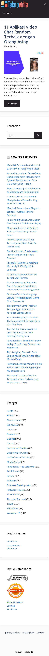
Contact (40, 632)
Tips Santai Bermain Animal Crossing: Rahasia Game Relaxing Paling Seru (22, 332)
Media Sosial (14, 462)
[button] (45, 4)
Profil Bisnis (13, 471)
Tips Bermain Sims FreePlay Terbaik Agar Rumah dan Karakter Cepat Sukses (22, 309)
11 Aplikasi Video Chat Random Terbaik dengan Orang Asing (20, 34)
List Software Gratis (17, 452)
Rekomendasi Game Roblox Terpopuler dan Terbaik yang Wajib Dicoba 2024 (23, 379)
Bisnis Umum (14, 420)
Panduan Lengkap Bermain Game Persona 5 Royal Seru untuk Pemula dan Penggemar (23, 286)
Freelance (12, 434)
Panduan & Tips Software (20, 466)
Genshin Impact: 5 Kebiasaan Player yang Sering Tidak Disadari (22, 255)
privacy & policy (12, 632)
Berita (10, 410)
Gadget (11, 438)
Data (9, 429)
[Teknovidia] (14, 4)
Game (10, 443)
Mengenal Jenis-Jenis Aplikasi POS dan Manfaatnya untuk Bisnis (22, 231)
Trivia (10, 503)
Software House (15, 489)
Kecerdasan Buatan (17, 448)
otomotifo (12, 541)
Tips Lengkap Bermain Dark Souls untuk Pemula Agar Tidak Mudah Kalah (24, 356)
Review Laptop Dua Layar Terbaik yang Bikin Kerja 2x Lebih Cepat (21, 243)
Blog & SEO (13, 424)
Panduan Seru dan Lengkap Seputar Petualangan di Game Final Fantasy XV (23, 298)
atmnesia (12, 548)
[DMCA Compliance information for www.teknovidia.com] (17, 580)
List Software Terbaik (18, 457)
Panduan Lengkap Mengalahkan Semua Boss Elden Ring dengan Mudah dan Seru (24, 367)
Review (10, 475)
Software (11, 480)
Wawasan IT (13, 513)
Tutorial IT (12, 508)
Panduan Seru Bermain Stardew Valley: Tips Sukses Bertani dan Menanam (24, 344)
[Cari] (38, 135)
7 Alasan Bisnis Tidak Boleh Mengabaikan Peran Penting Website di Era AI (22, 200)
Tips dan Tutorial (16, 499)
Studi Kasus (13, 494)
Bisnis (10, 415)
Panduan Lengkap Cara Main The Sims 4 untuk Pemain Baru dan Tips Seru (23, 321)
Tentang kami (28, 632)
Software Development (19, 485)
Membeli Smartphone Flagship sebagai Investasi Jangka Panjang (23, 212)
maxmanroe (13, 545)
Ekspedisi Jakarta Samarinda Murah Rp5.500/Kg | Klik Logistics (22, 266)
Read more (12, 103)
